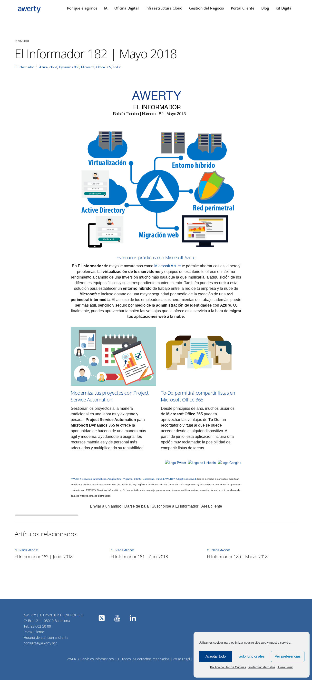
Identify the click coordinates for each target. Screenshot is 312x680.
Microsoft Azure (167, 266)
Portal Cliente (242, 8)
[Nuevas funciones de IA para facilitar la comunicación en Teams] (71, 454)
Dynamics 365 (69, 67)
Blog (265, 8)
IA (105, 8)
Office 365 (103, 67)
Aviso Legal (285, 667)
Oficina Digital (126, 8)
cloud (53, 67)
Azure (43, 67)
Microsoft (87, 67)
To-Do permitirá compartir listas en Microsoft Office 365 (198, 396)
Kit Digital (284, 8)
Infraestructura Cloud (164, 8)
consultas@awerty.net (40, 643)
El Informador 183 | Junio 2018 (44, 557)
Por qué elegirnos (82, 8)
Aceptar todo (215, 656)
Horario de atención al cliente (46, 637)
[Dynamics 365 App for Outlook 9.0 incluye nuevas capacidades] (161, 454)
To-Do (117, 67)
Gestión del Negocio (206, 8)
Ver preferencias (288, 656)
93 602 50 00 (40, 626)
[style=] (156, 189)
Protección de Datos (261, 667)
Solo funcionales (252, 656)
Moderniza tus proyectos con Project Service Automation (110, 396)
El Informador (24, 67)
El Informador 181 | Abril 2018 (139, 557)
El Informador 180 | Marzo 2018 (237, 557)
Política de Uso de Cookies (228, 667)
